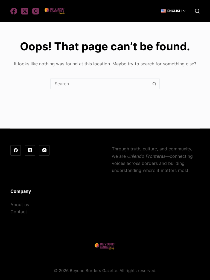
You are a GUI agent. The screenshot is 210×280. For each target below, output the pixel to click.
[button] (173, 11)
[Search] (197, 11)
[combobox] (100, 83)
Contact (18, 211)
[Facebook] (13, 11)
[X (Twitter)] (24, 11)
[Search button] (154, 83)
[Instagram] (35, 11)
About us (19, 204)
